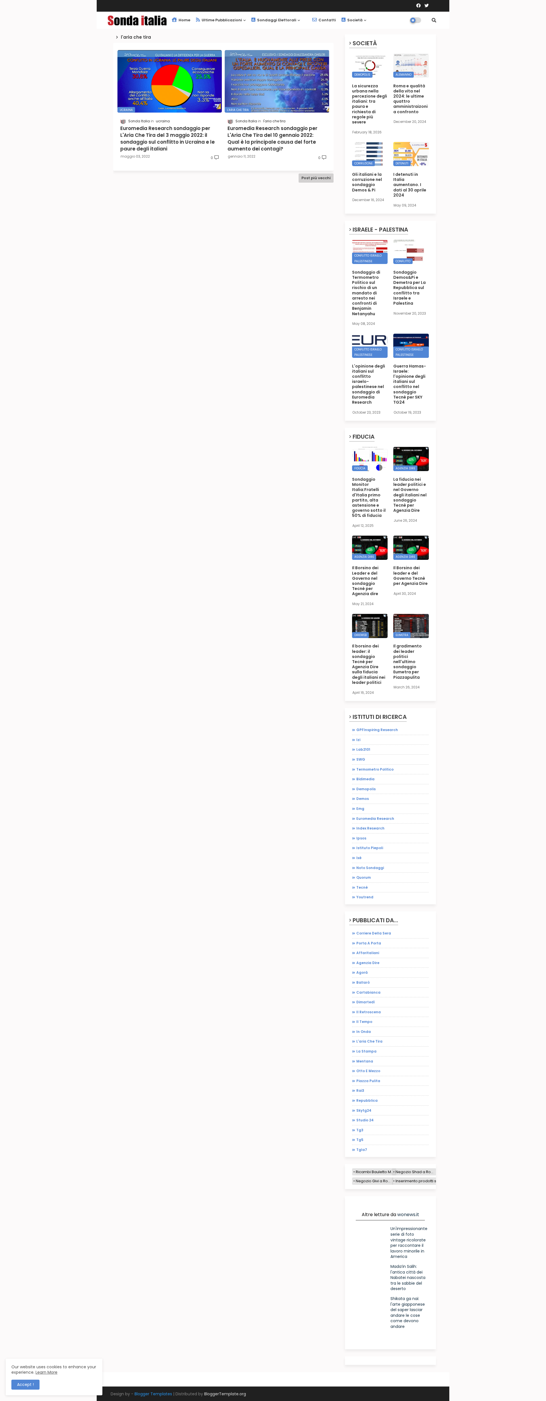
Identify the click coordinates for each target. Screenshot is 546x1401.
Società (354, 20)
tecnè (362, 887)
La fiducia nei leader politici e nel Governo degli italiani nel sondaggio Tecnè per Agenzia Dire (410, 495)
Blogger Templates (153, 1394)
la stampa (366, 1051)
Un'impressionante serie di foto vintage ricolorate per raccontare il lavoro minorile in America (408, 1242)
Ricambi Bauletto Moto (376, 1172)
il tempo (364, 1021)
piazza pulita (368, 1080)
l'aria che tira (369, 1041)
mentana (364, 1061)
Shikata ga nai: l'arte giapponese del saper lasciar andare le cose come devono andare (407, 1312)
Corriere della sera (373, 933)
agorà (362, 972)
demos (362, 798)
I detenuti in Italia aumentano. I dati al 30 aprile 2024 (409, 185)
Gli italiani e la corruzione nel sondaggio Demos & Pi (367, 182)
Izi (358, 739)
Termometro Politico (375, 769)
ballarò (363, 982)
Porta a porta (368, 943)
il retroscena (368, 1012)
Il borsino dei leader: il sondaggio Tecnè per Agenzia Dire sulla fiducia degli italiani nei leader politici (368, 664)
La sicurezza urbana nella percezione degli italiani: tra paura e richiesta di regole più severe (369, 104)
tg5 (359, 1139)
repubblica (367, 1100)
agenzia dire (367, 962)
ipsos (361, 838)
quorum (363, 877)
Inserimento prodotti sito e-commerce (431, 1181)
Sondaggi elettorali (276, 20)
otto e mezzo (368, 1070)
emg (360, 808)
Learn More (46, 1372)
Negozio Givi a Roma (374, 1181)
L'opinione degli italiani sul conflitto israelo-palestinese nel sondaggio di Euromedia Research (368, 384)
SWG (360, 759)
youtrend (364, 897)
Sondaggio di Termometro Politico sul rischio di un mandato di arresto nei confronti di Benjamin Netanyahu (366, 293)
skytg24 (363, 1110)
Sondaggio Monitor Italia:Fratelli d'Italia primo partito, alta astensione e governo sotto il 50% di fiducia (369, 497)
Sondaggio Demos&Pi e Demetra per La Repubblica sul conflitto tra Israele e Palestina (409, 288)
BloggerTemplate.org (225, 1394)
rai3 (360, 1090)
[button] (434, 20)
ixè (358, 857)
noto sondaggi (370, 867)
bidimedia (365, 779)
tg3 (359, 1130)
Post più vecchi (316, 178)
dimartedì (365, 1002)
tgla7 (361, 1149)
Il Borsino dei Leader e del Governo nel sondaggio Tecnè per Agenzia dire (365, 580)
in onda (363, 1031)
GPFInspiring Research (377, 729)
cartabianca (368, 992)
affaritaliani (367, 952)
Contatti (327, 20)
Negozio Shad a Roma (416, 1172)
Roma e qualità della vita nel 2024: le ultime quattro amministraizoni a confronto (410, 98)
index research (370, 828)
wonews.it (408, 1214)
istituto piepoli (369, 847)
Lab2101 (363, 749)
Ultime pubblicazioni (221, 20)
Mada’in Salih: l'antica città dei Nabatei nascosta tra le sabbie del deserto (407, 1277)
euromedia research (375, 818)
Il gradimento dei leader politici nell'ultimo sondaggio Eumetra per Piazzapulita (407, 661)
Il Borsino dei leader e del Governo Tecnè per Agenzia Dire (410, 575)
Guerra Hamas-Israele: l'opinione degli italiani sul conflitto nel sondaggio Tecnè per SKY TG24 (409, 384)
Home (184, 20)
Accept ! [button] (25, 1384)
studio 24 (365, 1120)
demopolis (366, 789)
